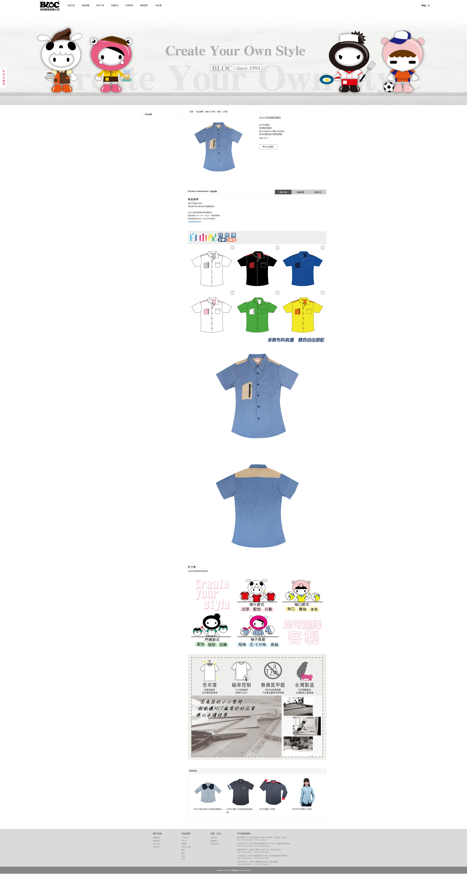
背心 (183, 856)
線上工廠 (156, 844)
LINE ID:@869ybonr (261, 864)
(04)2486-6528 (246, 858)
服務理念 (156, 838)
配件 (183, 853)
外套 (183, 859)
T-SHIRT (185, 838)
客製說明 (300, 192)
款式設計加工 (215, 844)
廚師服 (184, 844)
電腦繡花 (213, 841)
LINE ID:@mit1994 (261, 858)
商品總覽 (148, 114)
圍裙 (183, 850)
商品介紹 (283, 192)
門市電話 (3, 79)
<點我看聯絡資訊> (195, 222)
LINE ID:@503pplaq (261, 846)
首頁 (191, 112)
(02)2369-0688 (246, 846)
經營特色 (156, 841)
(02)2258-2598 (246, 840)
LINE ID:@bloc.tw (261, 840)
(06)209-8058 (246, 864)
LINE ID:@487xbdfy (261, 852)
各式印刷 (213, 838)
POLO (184, 841)
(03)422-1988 (246, 852)
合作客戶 (156, 847)
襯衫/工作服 (186, 847)
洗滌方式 (317, 192)
